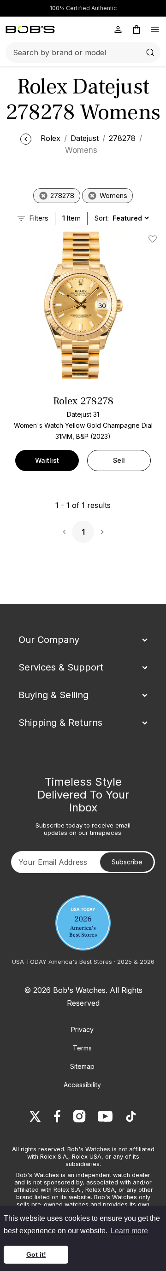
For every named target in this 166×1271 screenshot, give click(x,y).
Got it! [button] (36, 1254)
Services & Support (60, 667)
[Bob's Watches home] (30, 29)
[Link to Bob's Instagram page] (79, 1116)
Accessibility (82, 1085)
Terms (82, 1048)
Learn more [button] (129, 1231)
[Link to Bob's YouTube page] (105, 1116)
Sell (119, 460)
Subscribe (127, 862)
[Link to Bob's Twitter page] (35, 1116)
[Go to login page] (118, 29)
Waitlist (47, 460)
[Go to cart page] (136, 29)
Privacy (82, 1029)
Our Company (48, 639)
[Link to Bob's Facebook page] (57, 1116)
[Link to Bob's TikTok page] (131, 1116)
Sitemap (82, 1066)
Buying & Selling (53, 694)
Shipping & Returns (60, 722)
